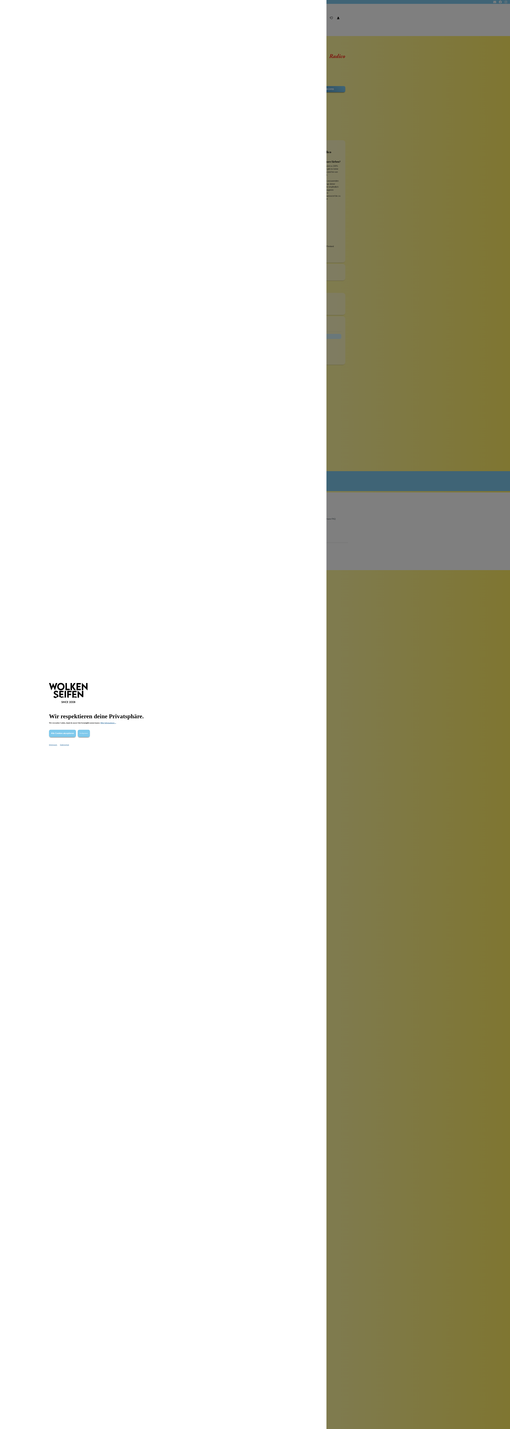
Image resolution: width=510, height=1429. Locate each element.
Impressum (53, 745)
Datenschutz (64, 745)
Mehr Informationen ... (108, 723)
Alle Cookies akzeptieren (62, 733)
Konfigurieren (84, 733)
